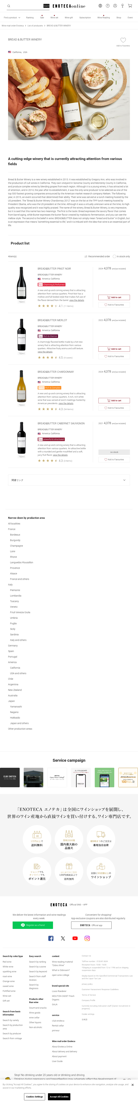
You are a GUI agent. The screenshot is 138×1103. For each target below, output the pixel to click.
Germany (13, 645)
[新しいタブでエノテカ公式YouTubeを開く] (75, 938)
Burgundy (15, 540)
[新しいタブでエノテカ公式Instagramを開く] (87, 938)
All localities (14, 523)
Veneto (14, 606)
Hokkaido (15, 717)
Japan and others (19, 723)
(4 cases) (68, 358)
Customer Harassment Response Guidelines (100, 989)
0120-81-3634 (102, 961)
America (12, 662)
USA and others (18, 673)
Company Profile (88, 1000)
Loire (12, 551)
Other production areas (20, 728)
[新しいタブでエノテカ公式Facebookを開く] (51, 938)
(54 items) (68, 409)
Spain (11, 651)
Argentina (13, 684)
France (11, 529)
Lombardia (15, 595)
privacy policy (87, 984)
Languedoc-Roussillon (21, 562)
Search (46, 6)
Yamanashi (16, 706)
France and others (19, 579)
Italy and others (18, 640)
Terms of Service (89, 995)
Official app (97, 925)
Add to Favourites (116, 305)
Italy (10, 584)
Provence (15, 568)
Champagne (16, 545)
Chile (10, 679)
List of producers (35, 26)
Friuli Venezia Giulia (20, 612)
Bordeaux (15, 534)
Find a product (10, 17)
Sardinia (14, 634)
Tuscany (14, 601)
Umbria (14, 618)
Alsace (13, 573)
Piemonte (15, 590)
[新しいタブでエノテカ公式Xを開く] (63, 938)
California (15, 667)
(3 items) (68, 461)
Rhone (13, 557)
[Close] (132, 1085)
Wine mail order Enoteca (13, 26)
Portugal (12, 656)
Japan (11, 701)
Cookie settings (88, 1014)
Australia (13, 695)
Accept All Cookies (59, 1096)
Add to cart (116, 297)
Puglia (13, 623)
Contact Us (86, 956)
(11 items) (68, 306)
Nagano (14, 712)
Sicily (12, 629)
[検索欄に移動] (9, 6)
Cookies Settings (34, 1096)
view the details (76, 300)
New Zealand (15, 690)
